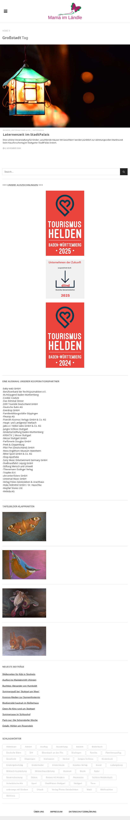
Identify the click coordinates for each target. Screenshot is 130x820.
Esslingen (76, 753)
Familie (93, 753)
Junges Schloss (85, 759)
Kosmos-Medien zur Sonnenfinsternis (21, 697)
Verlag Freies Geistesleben (65, 790)
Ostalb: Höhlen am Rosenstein (17, 726)
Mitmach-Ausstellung (16, 771)
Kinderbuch (107, 759)
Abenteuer (11, 747)
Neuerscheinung (14, 777)
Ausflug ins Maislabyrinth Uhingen (19, 680)
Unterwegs (38, 130)
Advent (28, 747)
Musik (83, 771)
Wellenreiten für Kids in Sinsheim (18, 674)
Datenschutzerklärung (82, 811)
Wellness (10, 796)
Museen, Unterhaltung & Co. (17, 130)
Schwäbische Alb (14, 783)
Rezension (78, 777)
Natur (97, 771)
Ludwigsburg (116, 765)
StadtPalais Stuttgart (55, 783)
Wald (89, 790)
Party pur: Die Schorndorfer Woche (20, 720)
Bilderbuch (97, 747)
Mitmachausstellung (45, 771)
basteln (79, 747)
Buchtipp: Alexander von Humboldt (19, 685)
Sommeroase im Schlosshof (16, 714)
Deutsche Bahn (13, 753)
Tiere (93, 783)
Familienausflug (113, 753)
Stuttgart (78, 783)
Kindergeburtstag (14, 765)
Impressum (56, 811)
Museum (67, 771)
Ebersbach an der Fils (52, 753)
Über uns (39, 811)
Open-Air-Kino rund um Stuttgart (18, 708)
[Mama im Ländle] (65, 11)
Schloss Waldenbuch (102, 777)
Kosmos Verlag (80, 765)
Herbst (66, 759)
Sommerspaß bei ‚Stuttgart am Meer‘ (20, 691)
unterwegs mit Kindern (17, 790)
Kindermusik (58, 765)
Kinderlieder (38, 765)
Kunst (99, 765)
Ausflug (44, 747)
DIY (31, 753)
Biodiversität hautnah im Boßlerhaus (20, 703)
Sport (34, 783)
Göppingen (30, 759)
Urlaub (40, 790)
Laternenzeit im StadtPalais (26, 134)
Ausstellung (62, 747)
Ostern (34, 777)
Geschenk (11, 759)
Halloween (49, 759)
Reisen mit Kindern (55, 777)
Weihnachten (106, 790)
